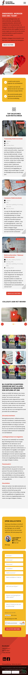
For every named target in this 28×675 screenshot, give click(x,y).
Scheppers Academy (13, 460)
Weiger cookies (15, 672)
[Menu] (24, 2)
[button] (2, 324)
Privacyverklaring (6, 664)
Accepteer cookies (6, 672)
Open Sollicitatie (8, 407)
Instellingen (23, 672)
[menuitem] (24, 2)
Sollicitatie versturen (13, 629)
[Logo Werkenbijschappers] (11, 2)
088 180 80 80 (17, 541)
